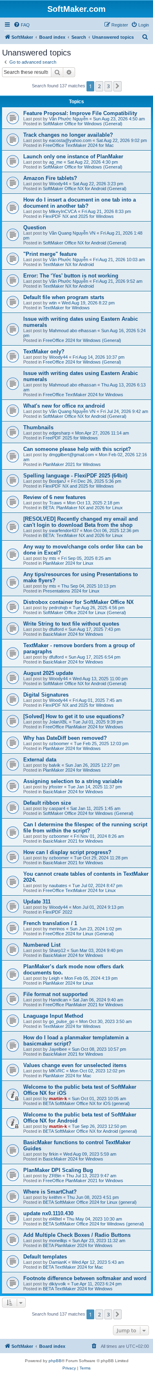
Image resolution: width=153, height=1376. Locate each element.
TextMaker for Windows (66, 307)
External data (39, 760)
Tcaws (55, 502)
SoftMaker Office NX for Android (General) (84, 188)
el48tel (55, 1218)
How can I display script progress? (67, 852)
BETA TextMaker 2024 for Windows (78, 1288)
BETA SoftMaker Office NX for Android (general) (90, 1131)
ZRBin (55, 1175)
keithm (55, 1197)
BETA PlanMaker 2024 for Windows (78, 1245)
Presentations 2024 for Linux (71, 590)
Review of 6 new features (54, 497)
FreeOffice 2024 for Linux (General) (78, 933)
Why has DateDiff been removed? (65, 738)
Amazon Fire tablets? (50, 178)
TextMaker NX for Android (68, 264)
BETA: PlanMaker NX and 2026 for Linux (83, 507)
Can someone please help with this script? (77, 449)
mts (52, 558)
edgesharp (59, 433)
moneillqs (58, 1240)
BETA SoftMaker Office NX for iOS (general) (86, 1103)
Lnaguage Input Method (53, 1016)
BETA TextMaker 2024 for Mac (73, 1267)
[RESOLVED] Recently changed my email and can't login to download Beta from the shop (80, 522)
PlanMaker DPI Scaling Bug (58, 1170)
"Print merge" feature (50, 254)
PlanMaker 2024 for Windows (72, 748)
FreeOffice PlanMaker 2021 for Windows (83, 1004)
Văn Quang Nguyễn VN (72, 233)
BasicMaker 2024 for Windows (73, 634)
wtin (53, 302)
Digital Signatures (46, 695)
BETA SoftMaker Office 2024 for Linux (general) (90, 1202)
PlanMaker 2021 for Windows (72, 464)
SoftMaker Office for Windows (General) (82, 123)
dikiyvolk (57, 1283)
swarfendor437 (64, 530)
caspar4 (57, 808)
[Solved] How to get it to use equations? (73, 716)
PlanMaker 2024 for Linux (68, 563)
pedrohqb (58, 607)
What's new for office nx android (64, 406)
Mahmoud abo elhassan (72, 330)
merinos (57, 928)
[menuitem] (21, 25)
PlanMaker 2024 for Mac (67, 1075)
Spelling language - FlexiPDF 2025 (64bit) (75, 476)
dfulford (56, 629)
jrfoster (56, 786)
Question (34, 227)
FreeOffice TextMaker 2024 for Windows (83, 394)
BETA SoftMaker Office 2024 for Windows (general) (93, 1223)
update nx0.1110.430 (48, 1213)
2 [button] (99, 86)
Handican (58, 999)
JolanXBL (58, 721)
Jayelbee (58, 1049)
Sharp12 (57, 950)
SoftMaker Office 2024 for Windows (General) (88, 813)
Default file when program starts (63, 297)
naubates (58, 885)
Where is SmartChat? (50, 1192)
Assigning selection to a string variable (72, 781)
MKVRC (57, 1070)
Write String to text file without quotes (71, 624)
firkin (53, 1154)
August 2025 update (48, 673)
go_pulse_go (61, 1021)
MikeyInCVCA (63, 211)
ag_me (55, 162)
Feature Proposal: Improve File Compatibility (80, 113)
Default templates (45, 1257)
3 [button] (108, 86)
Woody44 (58, 183)
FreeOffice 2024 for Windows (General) (82, 340)
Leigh (54, 978)
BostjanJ (57, 481)
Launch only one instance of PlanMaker (73, 156)
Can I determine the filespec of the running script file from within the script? (85, 827)
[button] (117, 86)
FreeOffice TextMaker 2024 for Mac (78, 145)
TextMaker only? (43, 351)
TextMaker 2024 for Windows (72, 1026)
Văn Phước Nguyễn (68, 118)
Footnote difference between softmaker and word (84, 1278)
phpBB (55, 1360)
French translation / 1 (50, 923)
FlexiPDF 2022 (57, 912)
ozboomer (59, 743)
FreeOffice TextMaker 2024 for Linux (79, 890)
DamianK (58, 1262)
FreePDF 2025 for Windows (70, 437)
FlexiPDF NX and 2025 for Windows (78, 216)
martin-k (58, 1098)
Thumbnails (38, 427)
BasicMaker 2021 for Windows (73, 841)
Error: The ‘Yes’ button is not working (70, 276)
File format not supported (55, 994)
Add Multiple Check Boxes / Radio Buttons (77, 1235)
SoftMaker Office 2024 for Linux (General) (84, 612)
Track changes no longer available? (68, 135)
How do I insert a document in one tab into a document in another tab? (79, 203)
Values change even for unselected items (74, 1065)
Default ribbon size (47, 803)
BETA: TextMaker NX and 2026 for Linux (83, 535)
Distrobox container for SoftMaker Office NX (78, 602)
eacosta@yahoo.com (70, 140)
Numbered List (41, 945)
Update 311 (37, 902)
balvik (54, 765)
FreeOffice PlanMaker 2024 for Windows (83, 726)
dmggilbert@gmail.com (71, 454)
